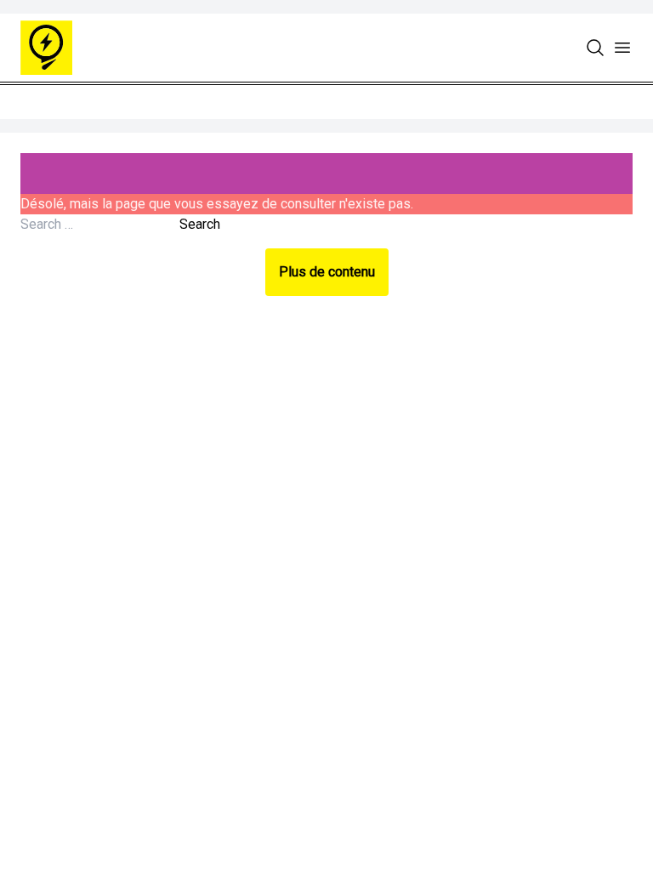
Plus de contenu (327, 272)
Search (199, 224)
